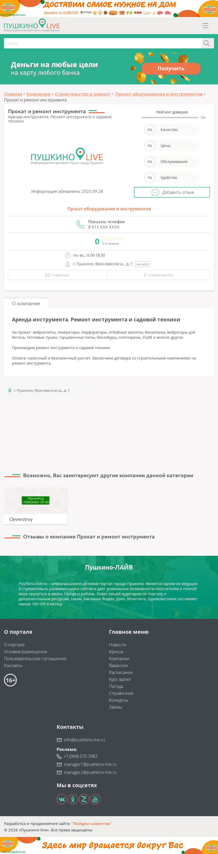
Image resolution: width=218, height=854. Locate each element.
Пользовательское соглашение (35, 658)
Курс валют (120, 679)
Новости (117, 645)
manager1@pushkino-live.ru (90, 764)
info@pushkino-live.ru (84, 740)
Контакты (13, 665)
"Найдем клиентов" (92, 823)
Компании (119, 658)
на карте (142, 264)
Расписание (121, 672)
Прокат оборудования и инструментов (109, 209)
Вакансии (118, 665)
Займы (115, 707)
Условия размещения (25, 652)
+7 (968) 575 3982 (81, 756)
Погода (116, 686)
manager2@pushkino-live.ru (90, 772)
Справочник (121, 693)
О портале (14, 645)
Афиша (116, 652)
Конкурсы (118, 700)
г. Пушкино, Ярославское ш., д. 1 (42, 390)
